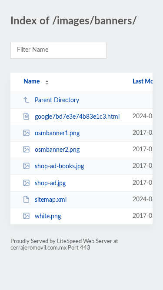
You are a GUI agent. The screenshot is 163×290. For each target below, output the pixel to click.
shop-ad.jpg (50, 183)
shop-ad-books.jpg (59, 166)
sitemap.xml (51, 200)
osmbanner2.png (57, 150)
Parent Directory (57, 100)
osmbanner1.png (57, 133)
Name (31, 82)
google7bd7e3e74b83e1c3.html (77, 117)
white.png (48, 216)
